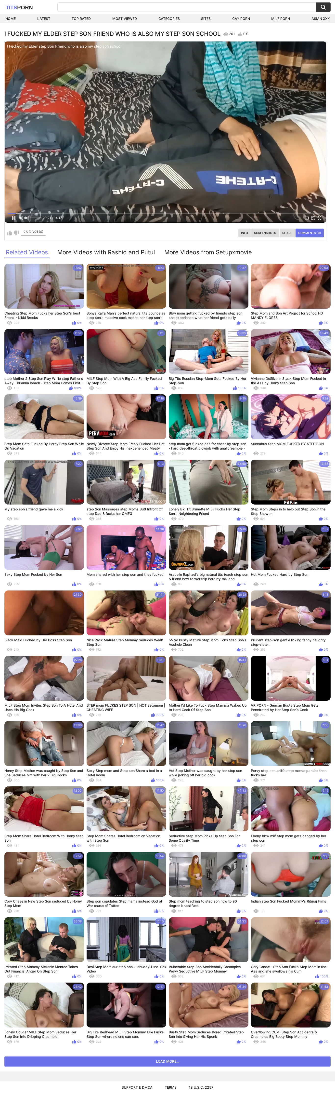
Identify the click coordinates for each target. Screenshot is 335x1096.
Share (287, 233)
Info (244, 233)
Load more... (167, 1061)
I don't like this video (16, 233)
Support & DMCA (137, 1087)
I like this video (9, 233)
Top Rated (81, 18)
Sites (206, 18)
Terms (171, 1087)
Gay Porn (241, 18)
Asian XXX (320, 18)
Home (10, 18)
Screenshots (265, 233)
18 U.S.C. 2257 (201, 1087)
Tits (19, 7)
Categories (169, 18)
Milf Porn (280, 18)
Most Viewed (124, 18)
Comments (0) (309, 233)
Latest (43, 18)
